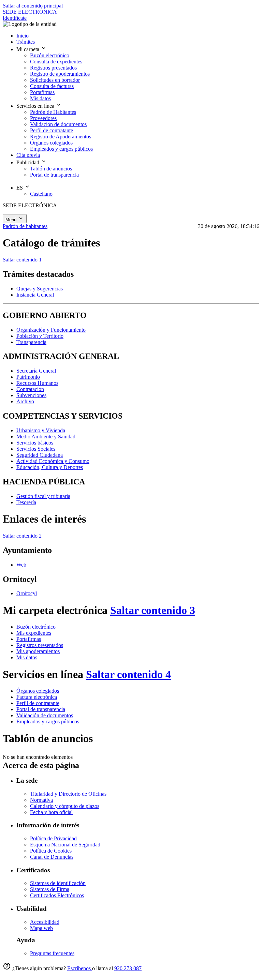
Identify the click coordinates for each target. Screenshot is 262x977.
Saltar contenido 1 (22, 259)
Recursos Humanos (37, 383)
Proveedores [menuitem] (43, 118)
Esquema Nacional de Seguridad (65, 844)
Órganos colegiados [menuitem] (51, 143)
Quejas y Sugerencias (39, 288)
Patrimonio (28, 377)
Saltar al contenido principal (33, 6)
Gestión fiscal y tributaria (43, 496)
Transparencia (31, 342)
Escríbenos (79, 968)
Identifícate (15, 18)
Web (21, 565)
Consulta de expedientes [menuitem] (56, 61)
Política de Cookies (51, 851)
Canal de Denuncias (51, 857)
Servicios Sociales (35, 449)
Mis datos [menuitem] (40, 98)
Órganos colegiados (37, 691)
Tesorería (26, 502)
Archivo (25, 401)
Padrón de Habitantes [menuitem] (53, 112)
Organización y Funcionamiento (51, 330)
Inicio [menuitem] (22, 36)
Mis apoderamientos (38, 651)
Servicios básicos (34, 443)
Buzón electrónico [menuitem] (49, 55)
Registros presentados (39, 645)
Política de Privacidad (53, 838)
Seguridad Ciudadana (39, 455)
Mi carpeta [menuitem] (28, 49)
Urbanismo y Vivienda (40, 430)
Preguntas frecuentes (52, 953)
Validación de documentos (44, 715)
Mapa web (41, 928)
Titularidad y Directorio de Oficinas (68, 794)
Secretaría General (36, 371)
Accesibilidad (44, 922)
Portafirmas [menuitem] (42, 92)
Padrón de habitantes (25, 226)
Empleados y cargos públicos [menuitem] (61, 149)
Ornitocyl (26, 593)
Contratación (30, 389)
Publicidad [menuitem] (28, 162)
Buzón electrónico (36, 627)
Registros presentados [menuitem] (53, 68)
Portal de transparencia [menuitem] (54, 175)
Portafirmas (28, 639)
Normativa (41, 800)
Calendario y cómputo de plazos (64, 806)
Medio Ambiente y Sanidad (45, 436)
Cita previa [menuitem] (28, 155)
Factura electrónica (36, 697)
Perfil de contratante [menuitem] (51, 130)
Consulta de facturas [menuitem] (52, 86)
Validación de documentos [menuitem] (58, 124)
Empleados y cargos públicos (47, 721)
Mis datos (26, 657)
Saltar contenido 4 (128, 674)
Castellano (41, 194)
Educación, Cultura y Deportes (49, 467)
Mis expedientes (33, 633)
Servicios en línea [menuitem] (36, 106)
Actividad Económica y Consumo (52, 461)
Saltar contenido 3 (152, 610)
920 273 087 (128, 968)
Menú (11, 219)
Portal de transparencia (40, 709)
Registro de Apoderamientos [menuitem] (60, 136)
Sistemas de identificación (58, 883)
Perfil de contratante (37, 703)
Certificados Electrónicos (57, 895)
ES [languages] (20, 188)
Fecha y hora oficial (51, 812)
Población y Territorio (39, 336)
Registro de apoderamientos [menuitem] (60, 74)
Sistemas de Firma (49, 889)
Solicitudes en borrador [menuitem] (55, 80)
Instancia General (35, 295)
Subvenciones (31, 395)
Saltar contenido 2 (22, 536)
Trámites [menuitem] (25, 42)
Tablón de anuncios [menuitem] (51, 168)
